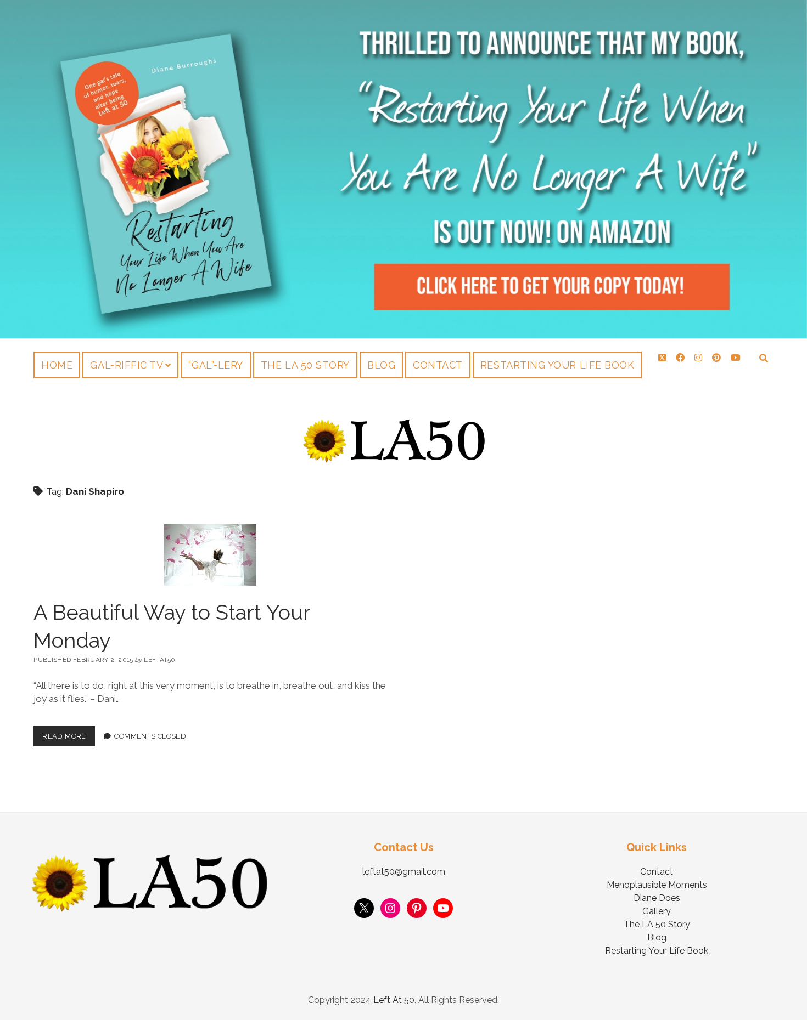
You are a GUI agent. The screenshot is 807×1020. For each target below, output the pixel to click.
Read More (68, 733)
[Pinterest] (417, 908)
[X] (364, 908)
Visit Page (403, 169)
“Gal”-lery (215, 365)
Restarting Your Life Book (557, 365)
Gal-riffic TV (126, 365)
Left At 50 (393, 1000)
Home (56, 365)
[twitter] (662, 358)
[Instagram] (390, 908)
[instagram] (698, 358)
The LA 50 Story (305, 365)
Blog (381, 365)
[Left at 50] (394, 459)
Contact (438, 365)
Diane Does (657, 898)
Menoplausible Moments (657, 885)
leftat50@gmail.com (403, 871)
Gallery (656, 911)
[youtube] (736, 358)
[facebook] (680, 358)
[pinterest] (716, 358)
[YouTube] (443, 908)
